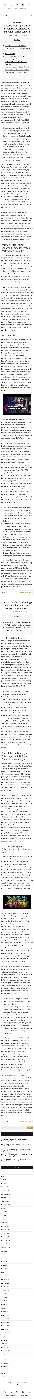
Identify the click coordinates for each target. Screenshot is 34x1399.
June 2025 (4, 1215)
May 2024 (4, 1261)
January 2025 (5, 1233)
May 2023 (4, 1304)
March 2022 (4, 1347)
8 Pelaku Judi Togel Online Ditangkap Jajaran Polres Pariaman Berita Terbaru (17, 28)
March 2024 (4, 1269)
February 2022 (5, 1351)
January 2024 (5, 1276)
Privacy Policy (24, 1382)
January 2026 (5, 1190)
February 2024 (5, 1272)
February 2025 (5, 1229)
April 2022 (4, 1343)
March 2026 (4, 1183)
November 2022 (5, 1326)
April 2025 (4, 1222)
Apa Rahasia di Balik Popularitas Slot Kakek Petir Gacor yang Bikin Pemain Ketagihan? (16, 1150)
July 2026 (4, 1172)
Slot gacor (4, 1376)
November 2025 (5, 1197)
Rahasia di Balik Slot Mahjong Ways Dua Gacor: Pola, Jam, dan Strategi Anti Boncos (16, 1145)
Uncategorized (17, 22)
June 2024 (4, 1258)
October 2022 (5, 1329)
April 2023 (4, 1308)
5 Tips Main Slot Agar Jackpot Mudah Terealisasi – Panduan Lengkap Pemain (14, 1140)
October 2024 (5, 1244)
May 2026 (4, 1176)
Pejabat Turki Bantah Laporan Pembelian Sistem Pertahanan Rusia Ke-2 (17, 48)
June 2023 (4, 1301)
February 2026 (5, 1187)
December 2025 (5, 1194)
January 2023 (5, 1318)
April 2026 (4, 1180)
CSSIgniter (25, 1395)
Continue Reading (25, 592)
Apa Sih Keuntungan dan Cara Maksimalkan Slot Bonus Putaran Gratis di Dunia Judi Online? (15, 1160)
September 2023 (5, 1290)
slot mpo (3, 1373)
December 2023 (5, 1279)
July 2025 (4, 1212)
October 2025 (5, 1201)
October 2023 (5, 1286)
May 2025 (4, 1219)
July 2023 (4, 1297)
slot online (4, 1360)
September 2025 (5, 1204)
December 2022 (5, 1322)
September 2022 (5, 1333)
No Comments (23, 35)
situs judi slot (4, 1366)
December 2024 (5, 1237)
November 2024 (5, 1240)
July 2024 (4, 1254)
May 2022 (4, 1340)
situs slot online (5, 1363)
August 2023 (4, 1294)
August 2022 (4, 1336)
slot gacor (12, 872)
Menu (6, 15)
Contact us (16, 1382)
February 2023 (5, 1315)
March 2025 (4, 1226)
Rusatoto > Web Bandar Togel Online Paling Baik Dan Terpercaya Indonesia (17, 605)
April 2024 (4, 1265)
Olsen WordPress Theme (13, 1395)
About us (8, 1382)
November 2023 (5, 1283)
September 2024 (5, 1247)
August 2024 (4, 1251)
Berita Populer (10, 53)
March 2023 (4, 1311)
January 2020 (5, 1354)
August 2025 (4, 1208)
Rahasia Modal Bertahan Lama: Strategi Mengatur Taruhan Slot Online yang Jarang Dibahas (16, 1155)
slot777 (3, 1370)
